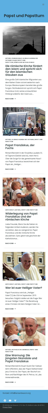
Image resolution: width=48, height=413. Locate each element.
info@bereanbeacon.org (20, 393)
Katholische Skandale (20, 349)
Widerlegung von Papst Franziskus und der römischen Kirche (21, 216)
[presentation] (24, 40)
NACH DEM (10, 99)
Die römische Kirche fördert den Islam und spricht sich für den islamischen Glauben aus (23, 70)
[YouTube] (10, 400)
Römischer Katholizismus (24, 62)
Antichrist (9, 210)
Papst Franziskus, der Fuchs (19, 146)
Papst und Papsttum (30, 210)
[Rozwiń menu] (43, 4)
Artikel (8, 58)
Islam (14, 60)
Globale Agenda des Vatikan (23, 139)
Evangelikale (17, 58)
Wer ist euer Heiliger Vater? (23, 288)
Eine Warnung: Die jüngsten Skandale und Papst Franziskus (21, 358)
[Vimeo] (15, 400)
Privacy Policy (7, 407)
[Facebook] (5, 400)
